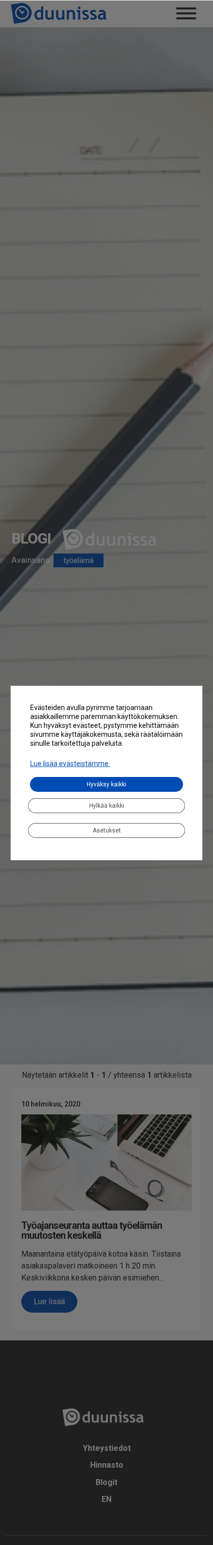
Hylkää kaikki (106, 805)
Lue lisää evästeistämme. (70, 764)
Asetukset (107, 830)
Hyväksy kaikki (106, 784)
